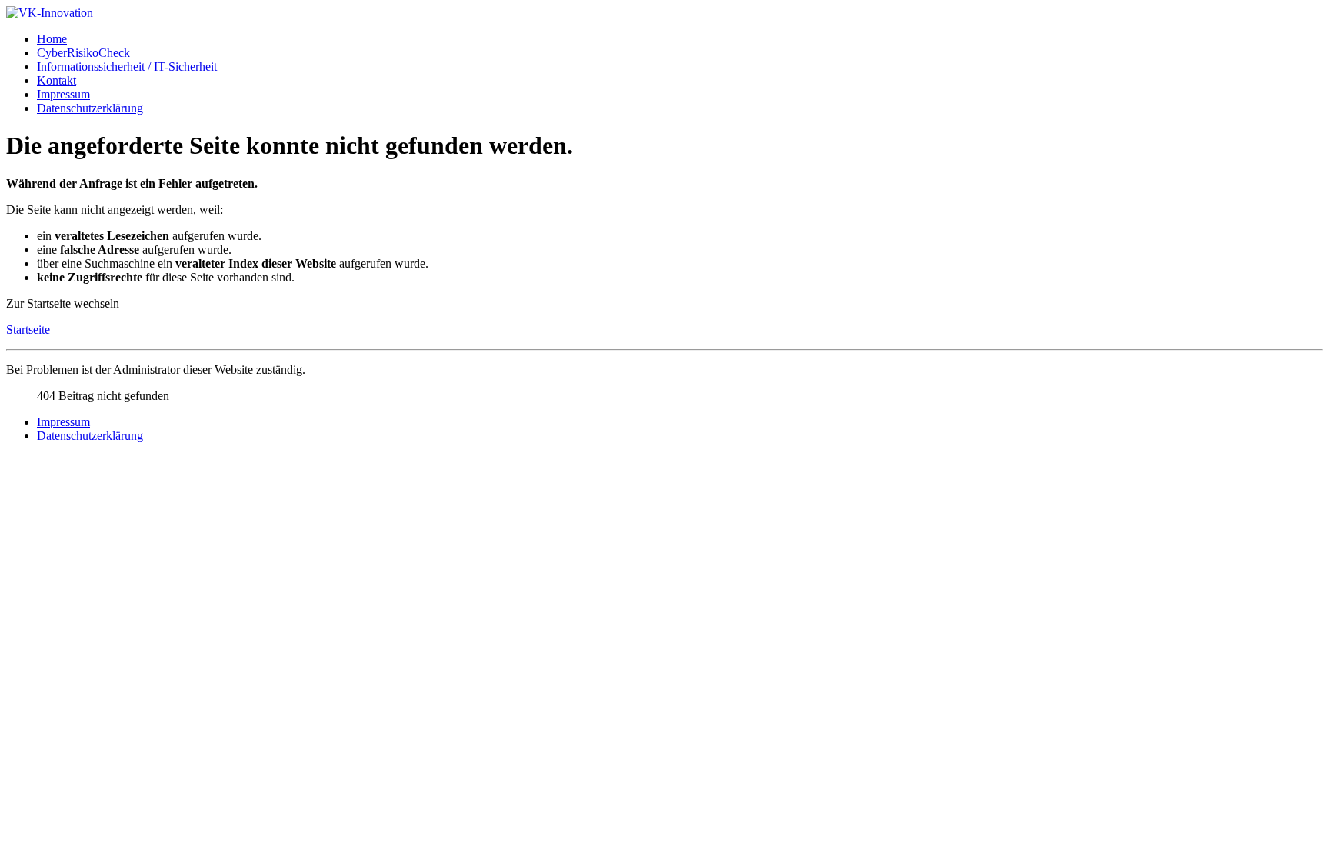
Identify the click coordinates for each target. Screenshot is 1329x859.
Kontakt (56, 80)
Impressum (63, 94)
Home (52, 38)
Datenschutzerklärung (90, 108)
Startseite (28, 329)
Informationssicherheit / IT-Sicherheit (127, 66)
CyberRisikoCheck (83, 52)
